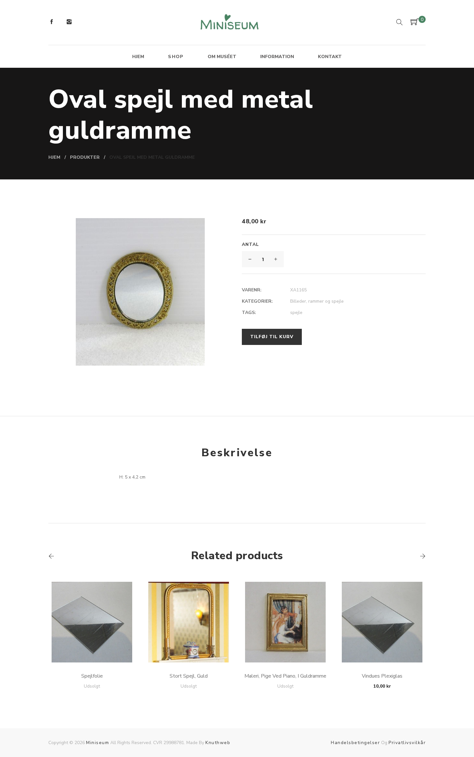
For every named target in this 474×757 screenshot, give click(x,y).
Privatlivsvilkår (407, 743)
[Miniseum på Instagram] (69, 22)
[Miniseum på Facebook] (51, 22)
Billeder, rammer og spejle (317, 301)
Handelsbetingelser (355, 743)
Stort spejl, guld (189, 676)
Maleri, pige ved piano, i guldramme (285, 676)
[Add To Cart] (92, 647)
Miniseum (97, 743)
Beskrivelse (237, 452)
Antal (250, 244)
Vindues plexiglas (382, 676)
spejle (296, 312)
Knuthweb (217, 743)
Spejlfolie (92, 676)
